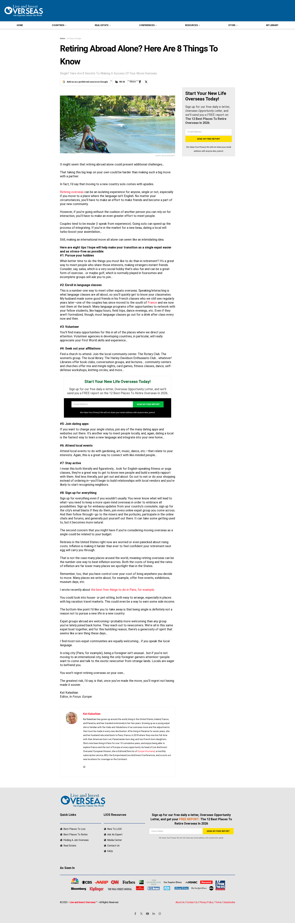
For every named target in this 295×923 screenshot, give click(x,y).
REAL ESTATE (101, 25)
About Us (180, 902)
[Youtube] (147, 913)
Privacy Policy (206, 902)
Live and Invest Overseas (83, 902)
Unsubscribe (229, 902)
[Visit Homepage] (23, 10)
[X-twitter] (141, 913)
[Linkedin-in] (153, 913)
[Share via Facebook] (140, 81)
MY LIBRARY (272, 25)
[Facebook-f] (135, 913)
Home (62, 38)
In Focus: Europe (74, 38)
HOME (20, 25)
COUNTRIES (58, 25)
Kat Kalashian (91, 713)
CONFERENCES (147, 25)
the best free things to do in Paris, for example (122, 590)
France (152, 302)
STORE (231, 25)
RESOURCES (191, 25)
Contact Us (191, 902)
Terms (218, 902)
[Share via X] (146, 81)
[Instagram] (159, 913)
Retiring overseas (72, 192)
